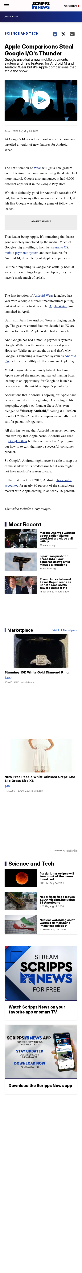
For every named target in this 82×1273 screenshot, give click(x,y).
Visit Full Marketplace (64, 630)
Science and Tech (22, 33)
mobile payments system (22, 252)
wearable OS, (60, 247)
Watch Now (71, 6)
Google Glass (17, 441)
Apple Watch (58, 306)
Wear (37, 167)
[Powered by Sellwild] (71, 850)
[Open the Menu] (6, 6)
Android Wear (43, 295)
